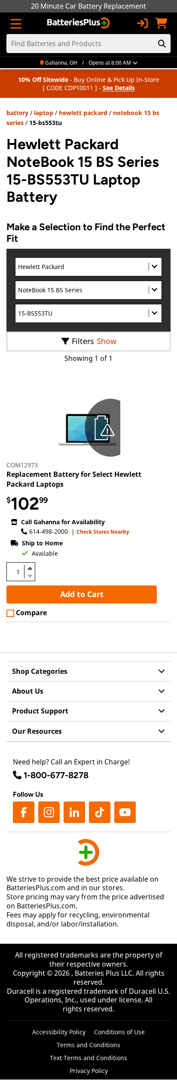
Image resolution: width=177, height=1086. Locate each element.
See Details (119, 88)
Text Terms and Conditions (88, 1058)
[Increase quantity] (29, 568)
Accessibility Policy (58, 1032)
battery (17, 113)
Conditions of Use (119, 1032)
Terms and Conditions (88, 1045)
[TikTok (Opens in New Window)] (99, 812)
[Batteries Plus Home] (79, 23)
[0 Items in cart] (161, 23)
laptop (43, 113)
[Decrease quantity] (29, 575)
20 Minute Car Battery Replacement (88, 6)
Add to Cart (82, 594)
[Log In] (142, 23)
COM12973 (22, 465)
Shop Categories (39, 671)
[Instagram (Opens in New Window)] (49, 812)
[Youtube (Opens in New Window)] (125, 812)
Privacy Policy (89, 1071)
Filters (83, 341)
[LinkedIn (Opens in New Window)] (74, 812)
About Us (27, 691)
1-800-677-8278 (56, 775)
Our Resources (37, 731)
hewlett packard (83, 113)
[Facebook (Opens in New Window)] (23, 812)
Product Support (40, 711)
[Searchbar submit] (162, 43)
